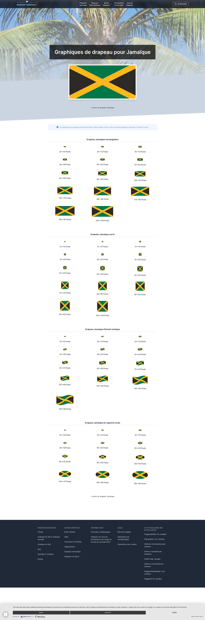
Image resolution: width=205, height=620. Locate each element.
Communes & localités (73, 542)
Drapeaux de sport (71, 556)
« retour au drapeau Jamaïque (102, 108)
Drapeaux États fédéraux (94, 4)
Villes (66, 537)
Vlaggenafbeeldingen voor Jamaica (154, 572)
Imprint (193, 616)
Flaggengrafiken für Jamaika (155, 534)
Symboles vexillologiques (100, 532)
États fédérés (69, 532)
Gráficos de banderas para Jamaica (154, 545)
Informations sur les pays (119, 4)
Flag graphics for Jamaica (154, 539)
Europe (40, 559)
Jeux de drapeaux (129, 4)
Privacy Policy (199, 616)
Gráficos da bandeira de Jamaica (153, 565)
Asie (39, 549)
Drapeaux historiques (72, 552)
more (174, 613)
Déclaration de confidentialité (123, 538)
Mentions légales (124, 532)
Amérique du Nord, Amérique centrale (49, 538)
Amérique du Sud (44, 544)
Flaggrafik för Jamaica (153, 579)
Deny (41, 613)
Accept (108, 613)
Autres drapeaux (106, 4)
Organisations (69, 547)
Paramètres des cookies (127, 544)
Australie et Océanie (45, 554)
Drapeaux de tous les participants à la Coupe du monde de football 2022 (101, 539)
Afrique (40, 532)
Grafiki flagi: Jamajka (152, 559)
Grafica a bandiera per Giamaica (153, 552)
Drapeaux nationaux (83, 4)
